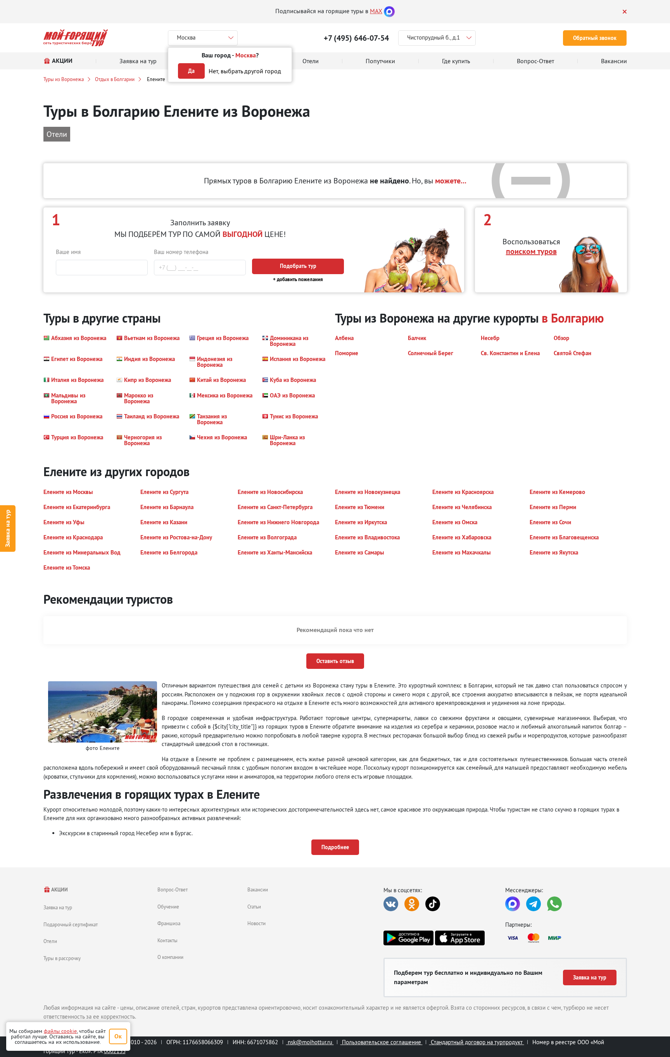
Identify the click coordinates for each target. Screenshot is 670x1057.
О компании (170, 957)
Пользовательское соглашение (381, 1042)
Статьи (254, 906)
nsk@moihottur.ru (310, 1042)
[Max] (389, 11)
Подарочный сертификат (70, 924)
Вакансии (257, 889)
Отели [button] (57, 134)
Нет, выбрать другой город (245, 71)
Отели (50, 941)
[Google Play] (408, 938)
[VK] (390, 903)
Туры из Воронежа (63, 79)
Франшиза (168, 923)
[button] (74, 341)
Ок (118, 1036)
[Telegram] (533, 903)
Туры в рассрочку (62, 958)
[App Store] (460, 938)
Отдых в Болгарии (115, 79)
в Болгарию (573, 318)
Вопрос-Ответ (172, 889)
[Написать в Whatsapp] (554, 903)
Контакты (167, 940)
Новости (256, 923)
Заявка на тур (7, 528)
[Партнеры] (566, 938)
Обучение (168, 906)
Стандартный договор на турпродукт (476, 1042)
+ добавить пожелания (298, 279)
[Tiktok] (432, 903)
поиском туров (531, 251)
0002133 (115, 1051)
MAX (376, 11)
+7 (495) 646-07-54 (356, 38)
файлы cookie (60, 1031)
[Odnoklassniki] (411, 903)
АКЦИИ (59, 889)
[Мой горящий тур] (75, 37)
